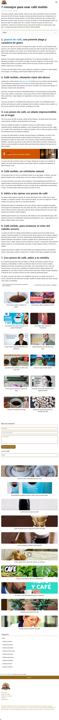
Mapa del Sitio (4, 699)
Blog (3, 638)
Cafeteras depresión (8, 647)
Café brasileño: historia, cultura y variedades (45, 285)
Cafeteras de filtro (7, 641)
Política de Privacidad (6, 696)
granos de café (13, 39)
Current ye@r (5, 451)
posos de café (26, 81)
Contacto (3, 697)
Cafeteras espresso (7, 654)
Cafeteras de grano (7, 644)
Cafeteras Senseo (7, 663)
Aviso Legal (4, 692)
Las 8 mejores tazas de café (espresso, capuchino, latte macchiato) (15, 285)
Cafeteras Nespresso (8, 657)
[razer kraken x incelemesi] (29, 719)
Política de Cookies (6, 694)
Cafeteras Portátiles (7, 660)
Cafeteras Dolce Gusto (8, 651)
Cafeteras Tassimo (7, 667)
